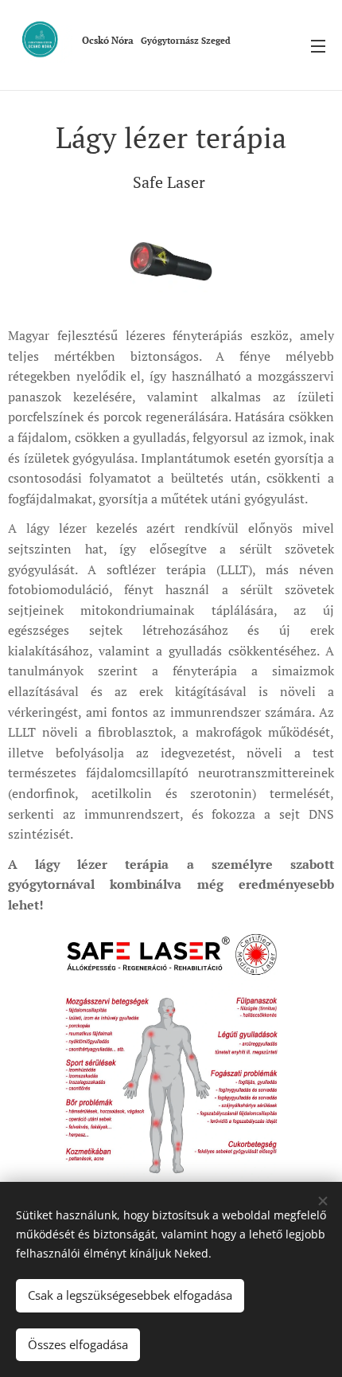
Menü (318, 45)
